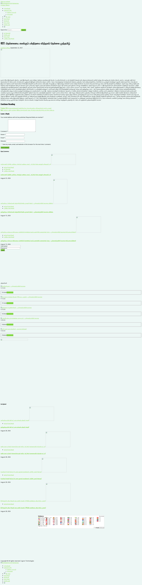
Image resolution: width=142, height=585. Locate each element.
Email (3, 138)
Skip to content (5, 1)
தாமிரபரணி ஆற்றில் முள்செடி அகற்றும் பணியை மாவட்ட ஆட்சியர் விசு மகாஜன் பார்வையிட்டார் (26, 164)
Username (4, 246)
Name (3, 134)
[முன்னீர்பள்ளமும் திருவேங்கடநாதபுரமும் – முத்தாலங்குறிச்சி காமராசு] (20, 318)
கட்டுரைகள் (7, 33)
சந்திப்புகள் (7, 35)
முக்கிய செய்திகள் (9, 38)
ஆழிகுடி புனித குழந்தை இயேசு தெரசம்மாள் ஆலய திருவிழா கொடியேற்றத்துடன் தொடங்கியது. (27, 110)
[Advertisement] (50, 267)
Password (4, 248)
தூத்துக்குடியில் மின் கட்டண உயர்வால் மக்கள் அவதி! (15, 420)
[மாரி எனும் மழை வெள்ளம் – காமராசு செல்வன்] (14, 329)
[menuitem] (7, 566)
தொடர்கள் (7, 37)
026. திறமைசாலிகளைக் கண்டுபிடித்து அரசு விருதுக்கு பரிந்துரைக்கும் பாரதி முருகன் (26, 108)
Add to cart (10, 292)
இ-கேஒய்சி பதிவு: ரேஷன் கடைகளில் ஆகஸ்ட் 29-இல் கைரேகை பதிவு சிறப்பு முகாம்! (23, 501)
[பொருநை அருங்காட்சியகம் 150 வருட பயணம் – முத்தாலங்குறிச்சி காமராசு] (21, 297)
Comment (4, 131)
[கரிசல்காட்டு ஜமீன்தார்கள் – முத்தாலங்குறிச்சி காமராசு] (16, 307)
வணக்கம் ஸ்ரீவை (5, 48)
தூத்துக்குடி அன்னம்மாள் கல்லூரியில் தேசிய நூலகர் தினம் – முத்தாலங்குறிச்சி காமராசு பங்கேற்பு (27, 203)
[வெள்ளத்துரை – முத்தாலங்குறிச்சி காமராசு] (13, 286)
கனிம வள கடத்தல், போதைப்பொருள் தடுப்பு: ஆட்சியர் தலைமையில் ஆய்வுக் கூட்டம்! (23, 446)
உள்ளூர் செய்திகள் (9, 167)
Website (3, 141)
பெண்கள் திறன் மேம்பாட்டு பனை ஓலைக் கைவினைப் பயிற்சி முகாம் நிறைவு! (21, 472)
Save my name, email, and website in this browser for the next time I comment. (27, 144)
